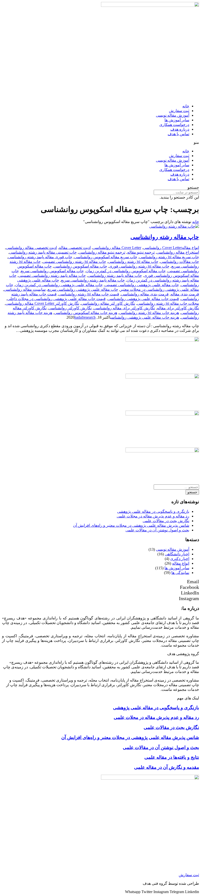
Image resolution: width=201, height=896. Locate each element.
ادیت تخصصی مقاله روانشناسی (31, 248)
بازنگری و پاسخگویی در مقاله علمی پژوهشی (153, 511)
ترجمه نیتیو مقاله (141, 252)
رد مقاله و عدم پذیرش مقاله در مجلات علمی (153, 516)
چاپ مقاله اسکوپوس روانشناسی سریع (52, 271)
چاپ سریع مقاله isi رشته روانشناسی (169, 257)
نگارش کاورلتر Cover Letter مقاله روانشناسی (42, 303)
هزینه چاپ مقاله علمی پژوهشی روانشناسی (144, 317)
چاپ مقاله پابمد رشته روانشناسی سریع (93, 280)
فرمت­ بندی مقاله (185, 294)
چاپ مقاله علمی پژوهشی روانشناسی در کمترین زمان (59, 285)
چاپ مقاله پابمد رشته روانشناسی (115, 275)
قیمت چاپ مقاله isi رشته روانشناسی (89, 294)
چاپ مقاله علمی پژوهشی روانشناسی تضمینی (142, 285)
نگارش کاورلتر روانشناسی (70, 308)
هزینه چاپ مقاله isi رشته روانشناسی (149, 313)
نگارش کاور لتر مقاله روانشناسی (108, 303)
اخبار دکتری (179, 559)
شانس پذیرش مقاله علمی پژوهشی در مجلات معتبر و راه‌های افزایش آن (131, 525)
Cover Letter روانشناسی (162, 248)
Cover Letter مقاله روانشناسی (117, 248)
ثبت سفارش (179, 111)
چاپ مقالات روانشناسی (179, 261)
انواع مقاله (190, 248)
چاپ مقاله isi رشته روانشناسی (133, 261)
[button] (100, 142)
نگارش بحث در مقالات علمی (166, 521)
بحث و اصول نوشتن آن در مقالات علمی (157, 530)
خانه (185, 106)
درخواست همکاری (174, 125)
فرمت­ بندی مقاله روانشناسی (145, 294)
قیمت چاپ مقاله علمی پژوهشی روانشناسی (143, 299)
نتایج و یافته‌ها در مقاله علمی (171, 757)
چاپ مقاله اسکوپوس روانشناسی (80, 266)
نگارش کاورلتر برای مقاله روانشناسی (124, 308)
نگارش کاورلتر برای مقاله (178, 308)
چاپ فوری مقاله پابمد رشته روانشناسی (40, 257)
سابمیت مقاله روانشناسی (25, 289)
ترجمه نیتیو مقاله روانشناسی (102, 252)
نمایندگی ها (180, 573)
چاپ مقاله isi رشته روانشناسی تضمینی (74, 261)
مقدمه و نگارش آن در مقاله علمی (166, 767)
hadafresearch (85, 317)
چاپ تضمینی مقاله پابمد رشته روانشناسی (43, 252)
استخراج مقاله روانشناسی (178, 252)
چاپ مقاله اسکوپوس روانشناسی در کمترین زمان (126, 271)
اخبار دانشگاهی (177, 554)
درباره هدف (179, 129)
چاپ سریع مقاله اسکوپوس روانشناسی (105, 257)
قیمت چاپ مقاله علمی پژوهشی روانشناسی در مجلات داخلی (56, 299)
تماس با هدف (178, 134)
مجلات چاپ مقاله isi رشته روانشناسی (168, 303)
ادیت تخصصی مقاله (75, 248)
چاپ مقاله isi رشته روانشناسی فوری (139, 266)
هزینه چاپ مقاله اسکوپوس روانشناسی (85, 313)
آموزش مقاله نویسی (172, 115)
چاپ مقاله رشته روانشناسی (164, 237)
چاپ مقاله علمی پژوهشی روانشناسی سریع (83, 289)
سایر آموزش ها (176, 120)
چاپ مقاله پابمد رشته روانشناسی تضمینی (52, 275)
